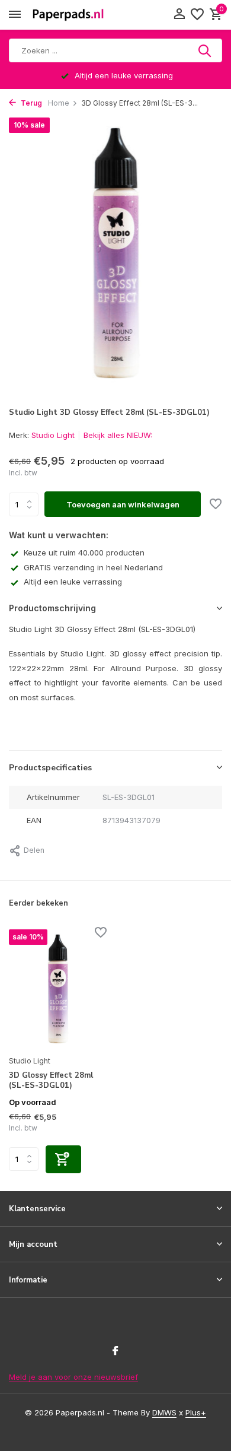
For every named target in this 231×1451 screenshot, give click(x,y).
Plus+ (195, 1412)
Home (58, 103)
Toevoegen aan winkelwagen (122, 504)
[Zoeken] (205, 50)
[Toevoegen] (63, 1159)
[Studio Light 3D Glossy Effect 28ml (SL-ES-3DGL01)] (58, 989)
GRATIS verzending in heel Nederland (93, 567)
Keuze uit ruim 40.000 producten (84, 552)
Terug (30, 103)
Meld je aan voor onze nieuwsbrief (73, 1377)
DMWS (164, 1412)
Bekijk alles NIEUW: (118, 435)
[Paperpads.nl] (68, 15)
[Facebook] (115, 1351)
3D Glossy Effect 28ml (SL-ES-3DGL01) (51, 1081)
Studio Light (53, 435)
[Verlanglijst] (197, 15)
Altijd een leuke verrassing (73, 581)
